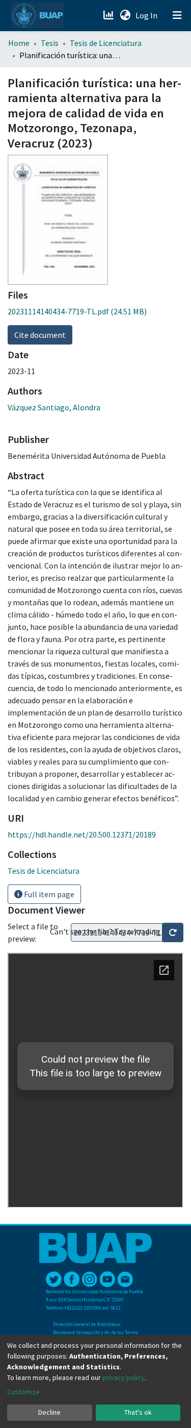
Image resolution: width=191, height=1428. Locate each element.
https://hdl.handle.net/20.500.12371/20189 (82, 834)
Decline (49, 1412)
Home (19, 43)
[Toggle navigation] (177, 15)
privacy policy (123, 1377)
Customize (23, 1391)
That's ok (138, 1412)
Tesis (50, 43)
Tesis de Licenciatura (106, 43)
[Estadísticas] (109, 15)
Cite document (40, 335)
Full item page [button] (48, 894)
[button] (125, 15)
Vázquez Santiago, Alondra (54, 407)
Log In (147, 15)
